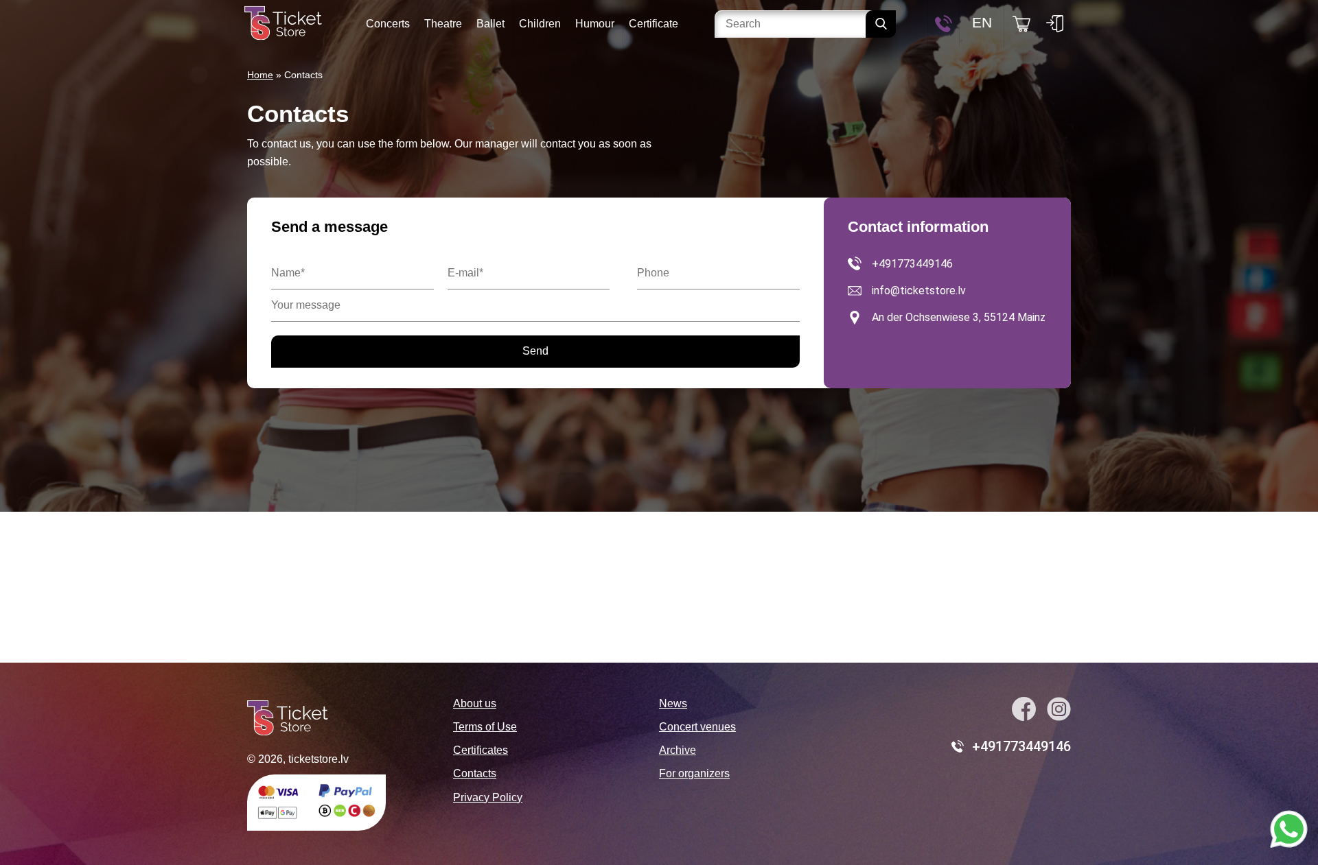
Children (540, 23)
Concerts (388, 23)
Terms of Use (485, 727)
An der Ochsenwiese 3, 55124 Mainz (958, 317)
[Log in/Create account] (1054, 23)
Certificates (480, 750)
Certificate (653, 23)
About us (474, 703)
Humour (594, 23)
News (673, 703)
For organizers (694, 773)
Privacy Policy (487, 797)
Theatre (443, 23)
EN (982, 22)
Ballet (490, 23)
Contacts (474, 773)
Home (260, 74)
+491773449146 (912, 263)
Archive (677, 750)
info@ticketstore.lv (919, 290)
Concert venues (697, 727)
